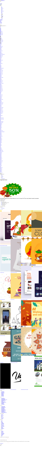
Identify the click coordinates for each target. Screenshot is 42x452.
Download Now (1, 443)
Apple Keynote (2, 426)
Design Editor (2, 392)
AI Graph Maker (2, 404)
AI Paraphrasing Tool (3, 410)
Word (1, 420)
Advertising (2, 415)
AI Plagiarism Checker (3, 411)
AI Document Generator (3, 400)
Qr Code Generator (3, 406)
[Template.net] (3, 0)
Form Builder (2, 394)
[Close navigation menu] (0, 5)
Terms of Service (2, 433)
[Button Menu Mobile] (0, 0)
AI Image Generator (3, 398)
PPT (1, 421)
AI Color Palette (2, 408)
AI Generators (2, 391)
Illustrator (2, 427)
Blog (1, 435)
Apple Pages (2, 425)
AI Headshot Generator (3, 407)
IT (1, 417)
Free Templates (2, 428)
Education (2, 418)
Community (2, 431)
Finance (2, 416)
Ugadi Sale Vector (3, 178)
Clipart (2, 177)
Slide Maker (2, 393)
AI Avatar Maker (2, 409)
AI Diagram (2, 403)
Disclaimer (2, 434)
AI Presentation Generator (3, 402)
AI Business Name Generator (4, 412)
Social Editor (2, 395)
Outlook (2, 422)
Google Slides (2, 424)
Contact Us (2, 432)
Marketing (2, 414)
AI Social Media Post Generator (4, 399)
